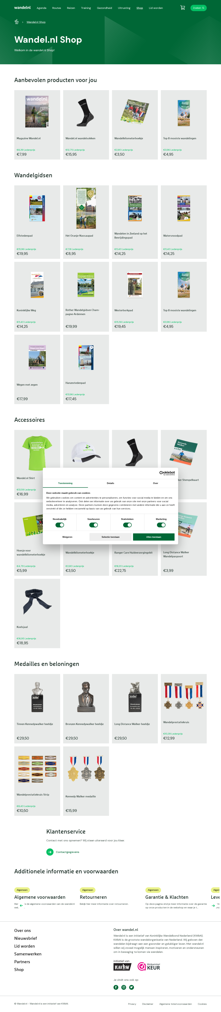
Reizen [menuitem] (71, 8)
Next (213, 905)
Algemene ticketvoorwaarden (175, 1004)
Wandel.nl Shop (36, 22)
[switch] (93, 525)
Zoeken (197, 7)
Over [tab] (155, 483)
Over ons (22, 931)
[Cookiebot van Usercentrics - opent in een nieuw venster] (162, 473)
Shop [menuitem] (140, 8)
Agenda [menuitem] (41, 8)
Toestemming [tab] (65, 483)
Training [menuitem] (86, 8)
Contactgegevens (67, 852)
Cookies (202, 1004)
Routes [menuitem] (56, 8)
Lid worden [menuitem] (156, 8)
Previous (21, 905)
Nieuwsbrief (25, 938)
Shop (19, 970)
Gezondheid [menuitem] (104, 8)
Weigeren (67, 537)
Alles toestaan (153, 537)
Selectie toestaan (111, 537)
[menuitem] (22, 7)
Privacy (132, 1004)
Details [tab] (110, 483)
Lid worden (24, 946)
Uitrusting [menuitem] (124, 8)
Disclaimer (147, 1004)
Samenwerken (27, 954)
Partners (22, 962)
